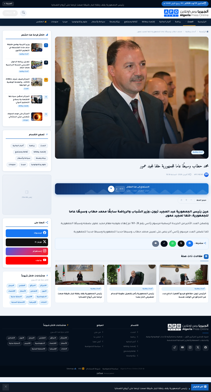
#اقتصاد (11, 291)
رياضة (178, 22)
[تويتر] (198, 348)
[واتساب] (172, 244)
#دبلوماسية (41, 297)
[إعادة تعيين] (181, 200)
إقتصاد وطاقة (148, 22)
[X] (181, 244)
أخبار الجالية (165, 22)
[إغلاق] (5, 387)
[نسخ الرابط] (164, 244)
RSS (80, 369)
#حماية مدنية (16, 297)
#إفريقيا (32, 302)
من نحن (97, 333)
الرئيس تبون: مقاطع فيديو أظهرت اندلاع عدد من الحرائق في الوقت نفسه (184, 295)
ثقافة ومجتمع (130, 22)
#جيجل (11, 286)
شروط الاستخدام (93, 369)
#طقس (22, 286)
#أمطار (23, 291)
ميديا (65, 22)
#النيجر (29, 297)
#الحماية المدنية (18, 302)
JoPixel (100, 373)
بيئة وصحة (115, 22)
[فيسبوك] (189, 244)
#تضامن (33, 291)
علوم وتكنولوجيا (79, 22)
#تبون (44, 291)
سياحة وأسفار (98, 22)
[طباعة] (155, 244)
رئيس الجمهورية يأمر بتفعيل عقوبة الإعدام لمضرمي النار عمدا (132, 295)
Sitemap (70, 369)
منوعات (54, 22)
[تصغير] (191, 200)
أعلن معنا (97, 342)
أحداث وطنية (191, 32)
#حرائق (33, 286)
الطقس (40, 22)
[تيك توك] (175, 348)
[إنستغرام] (190, 348)
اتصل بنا (97, 337)
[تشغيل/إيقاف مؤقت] (111, 189)
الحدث (190, 22)
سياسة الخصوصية (93, 347)
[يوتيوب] (182, 348)
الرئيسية (202, 22)
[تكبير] (186, 200)
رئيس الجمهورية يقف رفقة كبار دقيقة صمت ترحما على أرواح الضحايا (80, 295)
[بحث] (23, 13)
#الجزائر (43, 286)
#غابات (43, 302)
